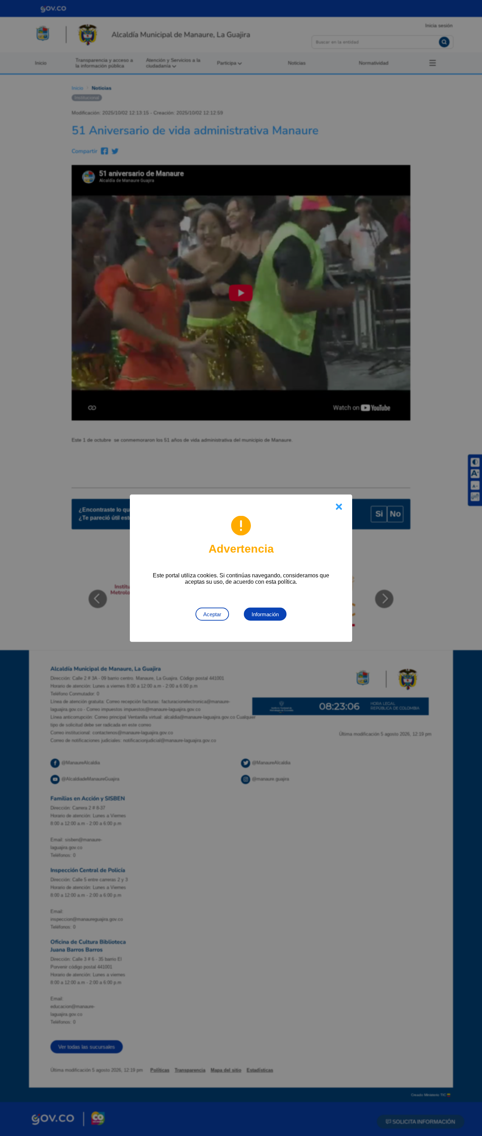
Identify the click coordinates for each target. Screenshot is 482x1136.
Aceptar (212, 614)
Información (265, 614)
